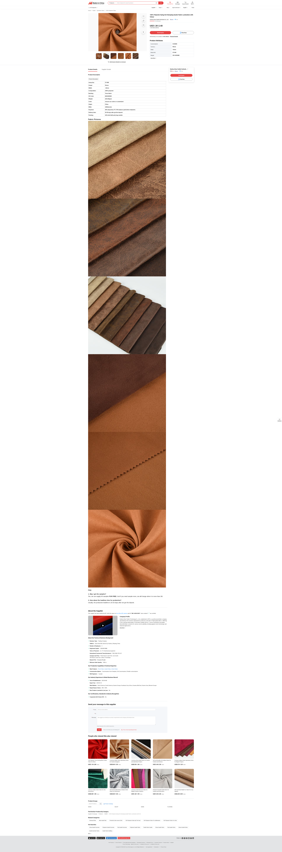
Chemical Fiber (92, 820)
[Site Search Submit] (160, 2)
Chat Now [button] (184, 32)
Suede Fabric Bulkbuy (107, 831)
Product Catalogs (109, 803)
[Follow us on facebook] (182, 838)
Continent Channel (158, 842)
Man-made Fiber (102, 820)
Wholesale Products (141, 842)
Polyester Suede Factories (108, 827)
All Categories (93, 7)
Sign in (192, 4)
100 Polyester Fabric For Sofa (170, 820)
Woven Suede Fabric (183, 827)
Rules (193, 7)
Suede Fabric (108, 669)
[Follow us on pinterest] (191, 838)
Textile (93, 10)
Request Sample (174, 36)
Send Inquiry (160, 32)
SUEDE (142, 806)
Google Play (100, 838)
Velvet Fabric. (114, 669)
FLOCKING (169, 806)
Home (89, 10)
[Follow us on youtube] (189, 838)
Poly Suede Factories (122, 827)
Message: (94, 717)
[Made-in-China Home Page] (96, 3)
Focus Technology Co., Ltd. (130, 847)
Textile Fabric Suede (147, 827)
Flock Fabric (101, 669)
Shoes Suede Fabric (159, 827)
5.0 (172, 71)
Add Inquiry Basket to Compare (118, 62)
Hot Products (111, 842)
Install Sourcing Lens (124, 838)
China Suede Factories (94, 827)
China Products (118, 842)
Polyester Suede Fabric (135, 827)
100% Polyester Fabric (111, 10)
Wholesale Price (150, 842)
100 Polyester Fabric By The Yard (132, 820)
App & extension (176, 7)
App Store (92, 838)
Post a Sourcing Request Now (129, 729)
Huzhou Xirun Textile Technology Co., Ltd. (159, 19)
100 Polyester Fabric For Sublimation (151, 820)
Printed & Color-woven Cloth (116, 820)
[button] (156, 3)
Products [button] (111, 3)
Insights (172, 842)
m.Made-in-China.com (144, 844)
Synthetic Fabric (100, 10)
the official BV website (121, 613)
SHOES (89, 806)
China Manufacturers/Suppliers (129, 842)
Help (168, 7)
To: (95, 713)
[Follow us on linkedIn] (193, 838)
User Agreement (149, 847)
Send (99, 729)
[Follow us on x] (184, 838)
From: (95, 709)
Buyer (160, 7)
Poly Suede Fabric (171, 827)
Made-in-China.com (135, 844)
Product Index (166, 842)
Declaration (156, 847)
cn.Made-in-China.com (154, 844)
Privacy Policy (163, 847)
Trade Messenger (111, 838)
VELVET (116, 806)
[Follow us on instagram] (186, 838)
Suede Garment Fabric (94, 831)
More (89, 833)
